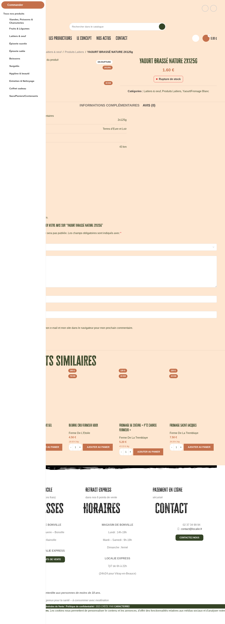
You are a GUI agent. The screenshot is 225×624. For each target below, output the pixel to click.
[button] (47, 447)
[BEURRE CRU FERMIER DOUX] (92, 391)
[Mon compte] (196, 38)
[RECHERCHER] (162, 26)
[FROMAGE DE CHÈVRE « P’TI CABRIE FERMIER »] (142, 391)
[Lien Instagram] (213, 8)
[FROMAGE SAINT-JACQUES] (193, 391)
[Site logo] (117, 8)
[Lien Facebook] (205, 8)
